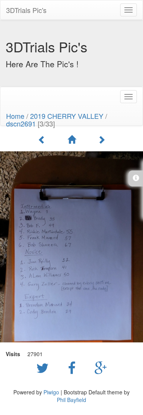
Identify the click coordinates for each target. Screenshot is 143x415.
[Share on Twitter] (44, 367)
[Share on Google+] (101, 367)
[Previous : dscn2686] (43, 139)
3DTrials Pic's (26, 10)
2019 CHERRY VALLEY (66, 116)
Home (15, 116)
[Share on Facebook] (73, 367)
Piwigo (51, 392)
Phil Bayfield (71, 400)
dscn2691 (21, 123)
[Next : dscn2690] (101, 139)
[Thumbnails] (73, 139)
